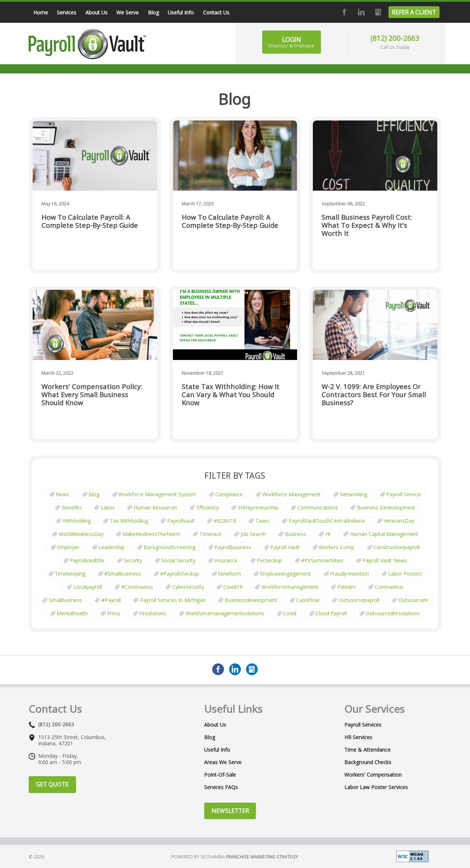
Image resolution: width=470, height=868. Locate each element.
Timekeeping (70, 573)
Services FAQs (221, 787)
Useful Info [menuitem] (181, 12)
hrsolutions (152, 613)
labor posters (405, 573)
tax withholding (129, 520)
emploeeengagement (285, 573)
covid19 (232, 586)
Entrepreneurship (258, 507)
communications (317, 507)
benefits (72, 507)
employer (68, 547)
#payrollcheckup (179, 573)
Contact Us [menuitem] (216, 12)
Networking (353, 494)
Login (291, 42)
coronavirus (389, 586)
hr (328, 533)
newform (229, 573)
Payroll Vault (285, 547)
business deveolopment (386, 507)
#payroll (111, 600)
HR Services (358, 737)
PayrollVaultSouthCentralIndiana (327, 520)
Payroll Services (363, 724)
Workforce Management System (157, 494)
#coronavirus (137, 586)
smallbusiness (65, 600)
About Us (215, 724)
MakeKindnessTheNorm (151, 533)
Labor (108, 507)
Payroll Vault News (384, 560)
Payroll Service (403, 494)
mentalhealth (72, 613)
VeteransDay (399, 520)
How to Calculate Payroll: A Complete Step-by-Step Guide (89, 221)
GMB (377, 12)
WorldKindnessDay (81, 533)
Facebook (344, 12)
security (132, 560)
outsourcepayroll (359, 600)
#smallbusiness (122, 573)
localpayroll (87, 586)
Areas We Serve (223, 762)
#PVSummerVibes (322, 560)
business (295, 533)
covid (289, 613)
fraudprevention (349, 573)
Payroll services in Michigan (173, 600)
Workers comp (336, 547)
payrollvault (181, 520)
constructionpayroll (396, 547)
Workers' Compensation (373, 774)
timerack (210, 533)
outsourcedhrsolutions (393, 613)
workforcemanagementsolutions (224, 613)
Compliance (229, 494)
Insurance (226, 560)
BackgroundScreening (169, 547)
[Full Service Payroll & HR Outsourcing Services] (87, 44)
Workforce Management (291, 494)
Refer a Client (414, 12)
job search (253, 533)
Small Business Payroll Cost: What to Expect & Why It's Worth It (367, 225)
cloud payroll (331, 613)
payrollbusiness (232, 547)
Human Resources (155, 507)
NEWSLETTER (230, 811)
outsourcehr (413, 600)
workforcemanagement (289, 586)
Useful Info (217, 749)
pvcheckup (269, 560)
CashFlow (307, 600)
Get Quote (52, 784)
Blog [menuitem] (153, 12)
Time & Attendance (367, 749)
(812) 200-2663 (394, 38)
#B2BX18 (225, 520)
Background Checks (367, 762)
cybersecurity (188, 586)
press (113, 613)
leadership (111, 547)
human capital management (384, 533)
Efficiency (207, 507)
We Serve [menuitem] (127, 12)
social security (178, 560)
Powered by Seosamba (234, 857)
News (62, 494)
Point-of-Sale (220, 774)
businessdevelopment (251, 600)
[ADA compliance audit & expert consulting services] (412, 855)
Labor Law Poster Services (376, 787)
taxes (262, 520)
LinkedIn (360, 12)
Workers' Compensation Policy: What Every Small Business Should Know (91, 394)
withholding (77, 520)
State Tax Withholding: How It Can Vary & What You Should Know (230, 394)
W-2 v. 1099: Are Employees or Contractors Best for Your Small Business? (374, 394)
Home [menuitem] (40, 12)
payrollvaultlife (87, 560)
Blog (94, 494)
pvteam (346, 586)
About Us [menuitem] (97, 12)
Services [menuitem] (66, 12)
